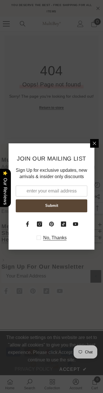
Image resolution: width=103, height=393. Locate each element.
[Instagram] (39, 224)
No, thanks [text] (55, 237)
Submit (51, 205)
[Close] (94, 143)
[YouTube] (76, 224)
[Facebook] (27, 224)
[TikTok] (64, 224)
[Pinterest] (51, 224)
